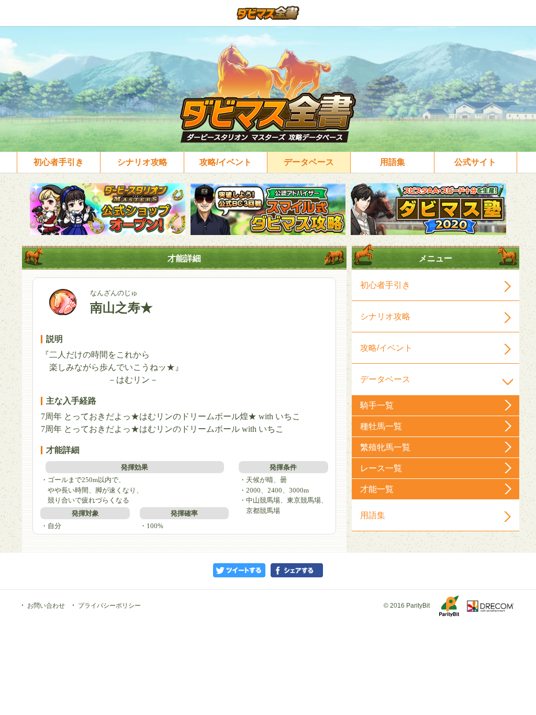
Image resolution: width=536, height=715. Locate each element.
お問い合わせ (46, 605)
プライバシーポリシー (109, 605)
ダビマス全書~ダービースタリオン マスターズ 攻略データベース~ (268, 13)
